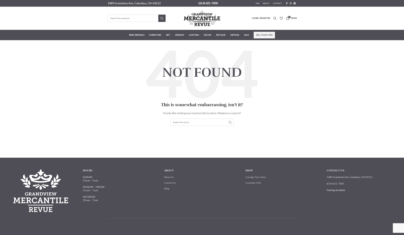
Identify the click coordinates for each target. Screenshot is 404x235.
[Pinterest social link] (295, 3)
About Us (169, 177)
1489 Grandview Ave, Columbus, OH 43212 (134, 3)
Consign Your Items (255, 177)
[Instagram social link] (291, 3)
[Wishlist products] (281, 18)
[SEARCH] (162, 18)
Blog (166, 188)
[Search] (275, 18)
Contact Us (170, 182)
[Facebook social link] (287, 3)
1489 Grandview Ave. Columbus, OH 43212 (349, 177)
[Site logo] (202, 17)
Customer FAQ (253, 182)
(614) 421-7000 (208, 3)
